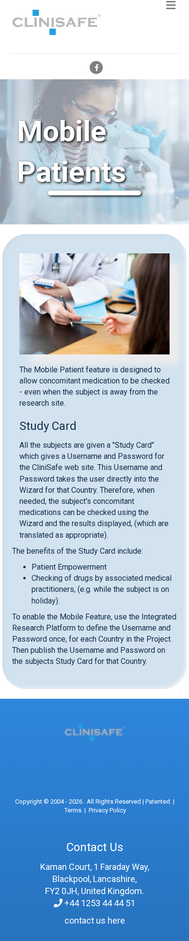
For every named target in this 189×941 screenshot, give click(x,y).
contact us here (94, 920)
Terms (72, 810)
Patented (157, 801)
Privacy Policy (107, 810)
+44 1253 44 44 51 (99, 903)
